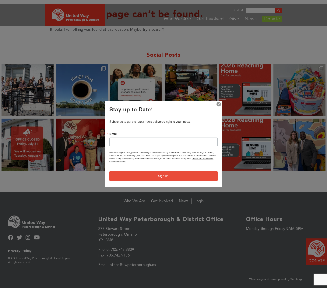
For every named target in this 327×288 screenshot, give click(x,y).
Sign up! (163, 176)
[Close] (218, 104)
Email (113, 133)
